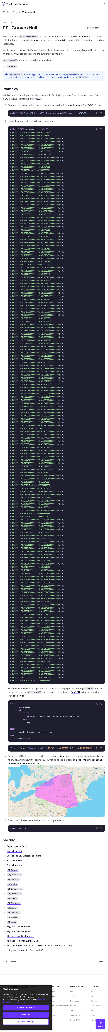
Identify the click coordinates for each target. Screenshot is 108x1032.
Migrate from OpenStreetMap (22, 940)
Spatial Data (8, 22)
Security (53, 1015)
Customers (95, 1005)
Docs (72, 991)
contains (62, 40)
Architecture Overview (59, 1005)
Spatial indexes (14, 860)
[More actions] (104, 4)
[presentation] (56, 748)
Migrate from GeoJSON (18, 931)
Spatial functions (15, 865)
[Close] (48, 989)
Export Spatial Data (17, 846)
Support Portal (76, 1015)
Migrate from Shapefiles (19, 926)
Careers (94, 1001)
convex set (38, 40)
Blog (93, 996)
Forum (73, 1005)
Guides (52, 991)
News (93, 1010)
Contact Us (75, 1020)
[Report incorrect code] (97, 113)
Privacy (94, 1015)
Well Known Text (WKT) (82, 105)
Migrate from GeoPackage (20, 936)
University (74, 996)
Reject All (26, 1015)
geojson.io (18, 695)
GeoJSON (75, 692)
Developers (75, 1001)
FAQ (51, 1010)
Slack (72, 1010)
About (93, 991)
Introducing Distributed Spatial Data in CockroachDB (33, 945)
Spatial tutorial (14, 851)
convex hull (80, 36)
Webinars (53, 996)
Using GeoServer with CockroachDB (25, 950)
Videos (52, 1001)
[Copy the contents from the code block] (101, 113)
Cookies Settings (26, 1022)
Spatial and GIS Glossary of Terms (24, 855)
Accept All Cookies (26, 1008)
